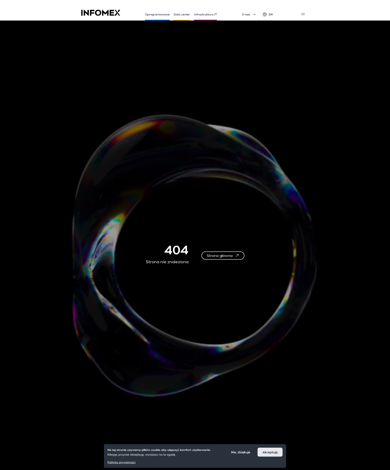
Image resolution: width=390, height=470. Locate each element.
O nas (246, 14)
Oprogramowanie (157, 14)
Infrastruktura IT (205, 14)
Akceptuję (270, 452)
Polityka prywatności (121, 462)
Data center (182, 14)
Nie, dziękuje (240, 452)
